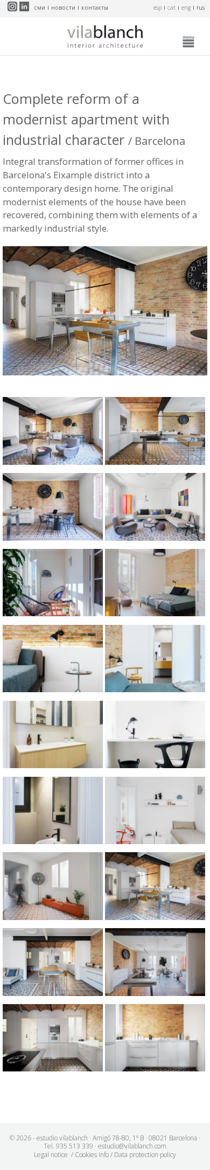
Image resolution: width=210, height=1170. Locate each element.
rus (201, 7)
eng (186, 7)
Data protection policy (145, 1154)
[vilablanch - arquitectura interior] (105, 38)
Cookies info (92, 1154)
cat (171, 7)
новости (63, 7)
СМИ (39, 7)
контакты (94, 7)
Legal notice (51, 1154)
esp (157, 7)
